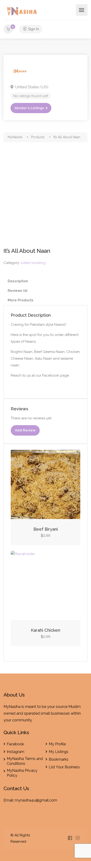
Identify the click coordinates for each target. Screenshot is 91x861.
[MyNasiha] (22, 12)
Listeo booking (33, 263)
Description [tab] (18, 281)
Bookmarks (58, 759)
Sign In (33, 29)
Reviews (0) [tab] (17, 291)
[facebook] (70, 838)
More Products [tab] (20, 300)
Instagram (15, 751)
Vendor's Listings (29, 108)
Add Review (25, 430)
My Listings (58, 751)
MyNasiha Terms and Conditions (25, 761)
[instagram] (77, 838)
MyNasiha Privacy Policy (22, 773)
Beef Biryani (45, 529)
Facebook (15, 744)
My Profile (57, 744)
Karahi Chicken (45, 630)
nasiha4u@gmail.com (38, 800)
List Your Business (64, 767)
